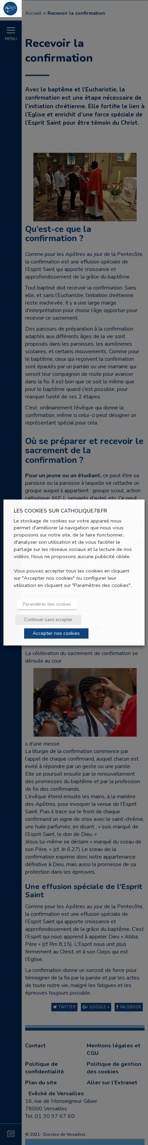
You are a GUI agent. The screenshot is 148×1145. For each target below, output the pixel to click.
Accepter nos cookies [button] (56, 633)
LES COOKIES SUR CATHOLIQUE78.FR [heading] (60, 511)
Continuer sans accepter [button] (48, 620)
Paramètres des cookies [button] (47, 604)
